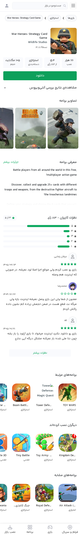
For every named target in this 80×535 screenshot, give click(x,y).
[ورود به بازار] (6, 5)
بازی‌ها (71, 18)
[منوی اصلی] (73, 5)
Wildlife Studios (37, 42)
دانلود (40, 75)
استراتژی (54, 18)
